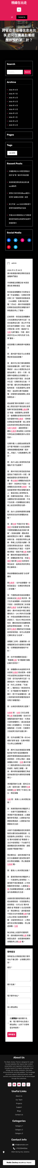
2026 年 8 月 (13, 90)
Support (19, 1107)
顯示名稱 (11, 984)
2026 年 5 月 (13, 102)
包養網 (24, 409)
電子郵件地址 (13, 996)
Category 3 (19, 1133)
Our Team (19, 1100)
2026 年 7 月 (13, 94)
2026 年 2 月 (13, 113)
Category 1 (19, 1126)
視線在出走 (19, 3)
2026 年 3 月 (13, 109)
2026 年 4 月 (13, 105)
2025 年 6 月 (13, 121)
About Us (19, 1096)
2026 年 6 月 (13, 98)
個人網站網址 (12, 1007)
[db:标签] (12, 153)
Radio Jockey (12, 1162)
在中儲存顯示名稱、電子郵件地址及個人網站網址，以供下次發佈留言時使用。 (19, 1023)
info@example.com (21, 1145)
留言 (9, 967)
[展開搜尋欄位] (12, 17)
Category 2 (19, 1130)
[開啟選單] (19, 9)
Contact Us (21, 17)
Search (27, 72)
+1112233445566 (21, 1148)
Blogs (19, 1111)
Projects (19, 1103)
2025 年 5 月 (13, 125)
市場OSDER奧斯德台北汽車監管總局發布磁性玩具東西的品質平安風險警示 (20, 219)
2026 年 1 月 (13, 117)
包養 (9, 332)
